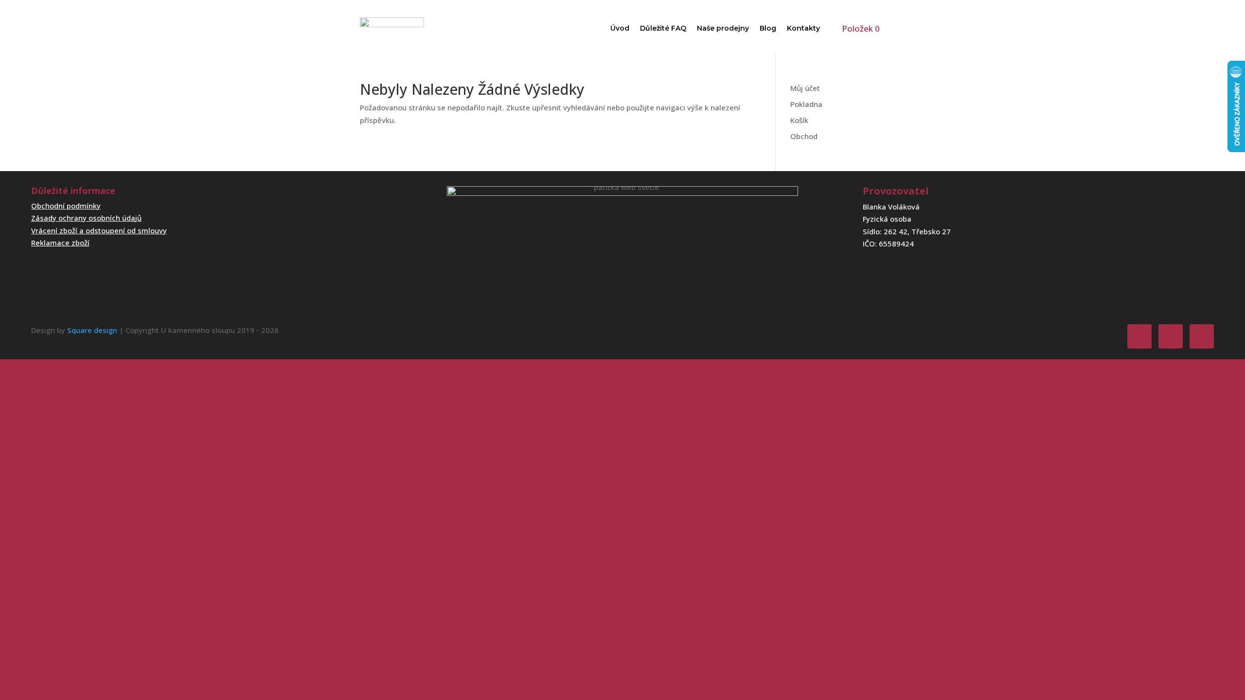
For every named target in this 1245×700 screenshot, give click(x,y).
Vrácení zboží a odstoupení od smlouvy (99, 230)
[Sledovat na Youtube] (1202, 336)
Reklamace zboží (60, 242)
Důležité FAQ (663, 28)
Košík (799, 120)
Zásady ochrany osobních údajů (86, 218)
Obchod (804, 136)
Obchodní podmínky (66, 205)
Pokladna (806, 104)
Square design (92, 330)
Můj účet (805, 88)
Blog (768, 28)
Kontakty (803, 28)
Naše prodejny (723, 28)
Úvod (619, 28)
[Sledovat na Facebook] (1139, 336)
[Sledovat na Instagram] (1170, 336)
